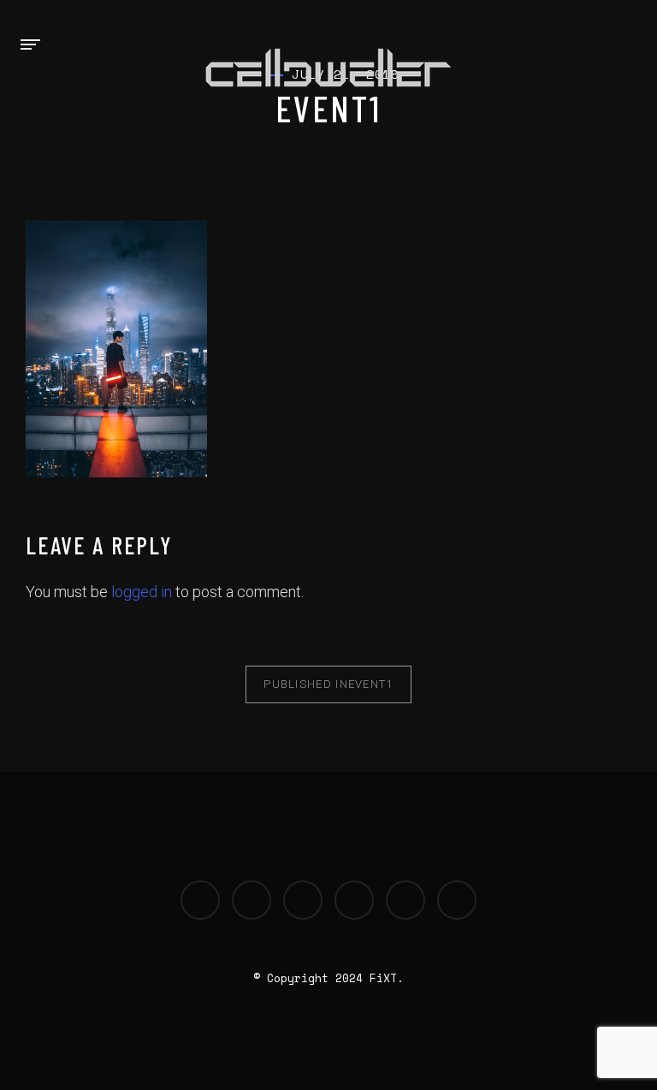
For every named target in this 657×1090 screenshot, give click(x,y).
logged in (141, 592)
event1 (328, 684)
